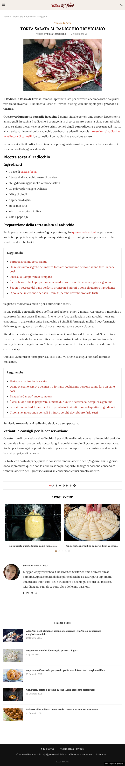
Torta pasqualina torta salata (28, 261)
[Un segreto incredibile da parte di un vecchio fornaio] (92, 522)
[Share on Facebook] (56, 485)
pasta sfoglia (29, 171)
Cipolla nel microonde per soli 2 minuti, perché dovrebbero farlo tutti (54, 293)
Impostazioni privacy (114, 764)
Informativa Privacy (71, 749)
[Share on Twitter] (60, 485)
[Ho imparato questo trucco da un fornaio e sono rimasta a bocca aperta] (33, 522)
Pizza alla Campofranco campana (31, 277)
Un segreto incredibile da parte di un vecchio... (92, 545)
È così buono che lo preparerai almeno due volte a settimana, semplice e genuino (61, 282)
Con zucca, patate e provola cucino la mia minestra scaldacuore (61, 689)
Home (6, 16)
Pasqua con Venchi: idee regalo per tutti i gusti (52, 650)
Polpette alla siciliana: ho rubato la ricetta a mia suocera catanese (62, 709)
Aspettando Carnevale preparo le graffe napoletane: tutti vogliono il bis (65, 670)
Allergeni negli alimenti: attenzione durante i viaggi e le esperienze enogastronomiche (63, 632)
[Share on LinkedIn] (67, 485)
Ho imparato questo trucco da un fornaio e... (33, 545)
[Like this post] (52, 485)
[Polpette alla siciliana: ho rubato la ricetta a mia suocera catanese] (13, 714)
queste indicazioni (84, 232)
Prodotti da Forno (62, 23)
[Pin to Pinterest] (64, 485)
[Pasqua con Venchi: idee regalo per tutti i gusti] (13, 655)
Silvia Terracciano (56, 33)
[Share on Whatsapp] (71, 485)
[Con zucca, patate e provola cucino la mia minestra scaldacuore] (13, 694)
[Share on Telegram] (74, 485)
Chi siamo (47, 749)
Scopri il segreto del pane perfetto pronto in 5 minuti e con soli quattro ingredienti (62, 287)
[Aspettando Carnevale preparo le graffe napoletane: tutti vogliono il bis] (13, 675)
